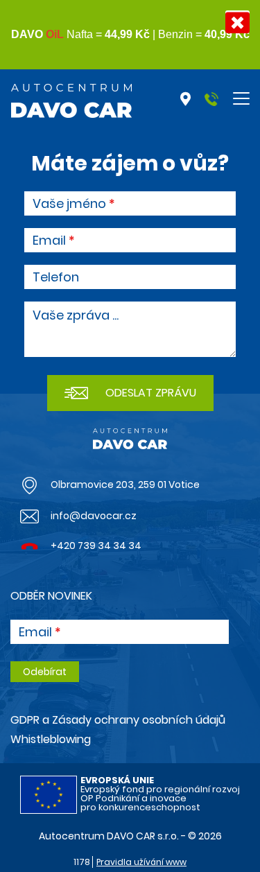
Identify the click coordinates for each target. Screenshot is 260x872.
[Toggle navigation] (241, 98)
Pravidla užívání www (141, 862)
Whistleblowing (50, 739)
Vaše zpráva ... (76, 315)
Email (49, 240)
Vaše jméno (69, 204)
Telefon (56, 277)
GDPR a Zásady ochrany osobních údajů (117, 720)
